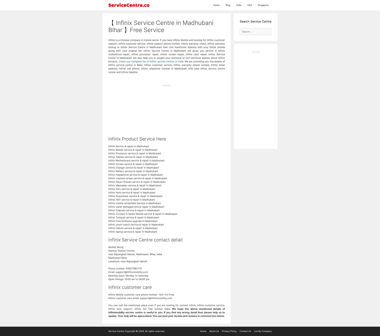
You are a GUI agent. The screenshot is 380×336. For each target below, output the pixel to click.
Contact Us (245, 331)
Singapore (263, 5)
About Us (214, 331)
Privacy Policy (229, 331)
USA (249, 5)
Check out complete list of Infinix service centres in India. (151, 61)
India (238, 5)
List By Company (263, 331)
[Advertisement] (166, 107)
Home (216, 5)
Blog (228, 5)
